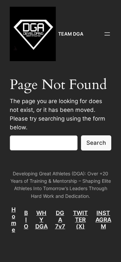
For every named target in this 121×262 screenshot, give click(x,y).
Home (13, 219)
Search (96, 142)
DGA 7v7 (60, 220)
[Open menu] (107, 34)
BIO (26, 220)
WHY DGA (41, 220)
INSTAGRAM (103, 220)
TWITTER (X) (80, 220)
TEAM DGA (70, 34)
